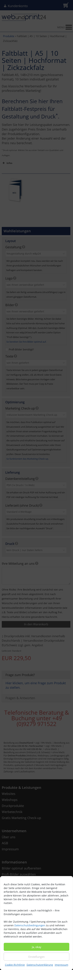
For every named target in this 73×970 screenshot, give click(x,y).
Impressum (61, 964)
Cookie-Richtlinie (15, 964)
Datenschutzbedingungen (29, 925)
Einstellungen (36, 956)
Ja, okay (36, 947)
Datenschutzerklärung (40, 964)
